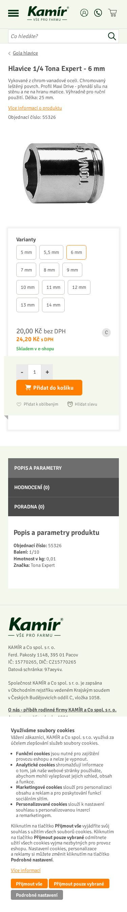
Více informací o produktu (35, 108)
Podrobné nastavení (37, 895)
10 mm (28, 287)
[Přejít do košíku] (113, 13)
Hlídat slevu (86, 404)
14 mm (53, 305)
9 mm (72, 270)
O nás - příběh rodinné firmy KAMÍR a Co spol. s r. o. (62, 710)
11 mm (53, 287)
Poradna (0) (29, 507)
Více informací (26, 870)
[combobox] (56, 36)
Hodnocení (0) (31, 487)
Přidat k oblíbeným (41, 404)
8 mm (49, 270)
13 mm (28, 305)
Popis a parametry (38, 468)
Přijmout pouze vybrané (79, 884)
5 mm (26, 252)
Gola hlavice (25, 53)
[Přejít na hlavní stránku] (56, 13)
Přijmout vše (29, 884)
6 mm (76, 252)
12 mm (79, 287)
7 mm (26, 270)
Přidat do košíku (53, 387)
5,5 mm (51, 252)
